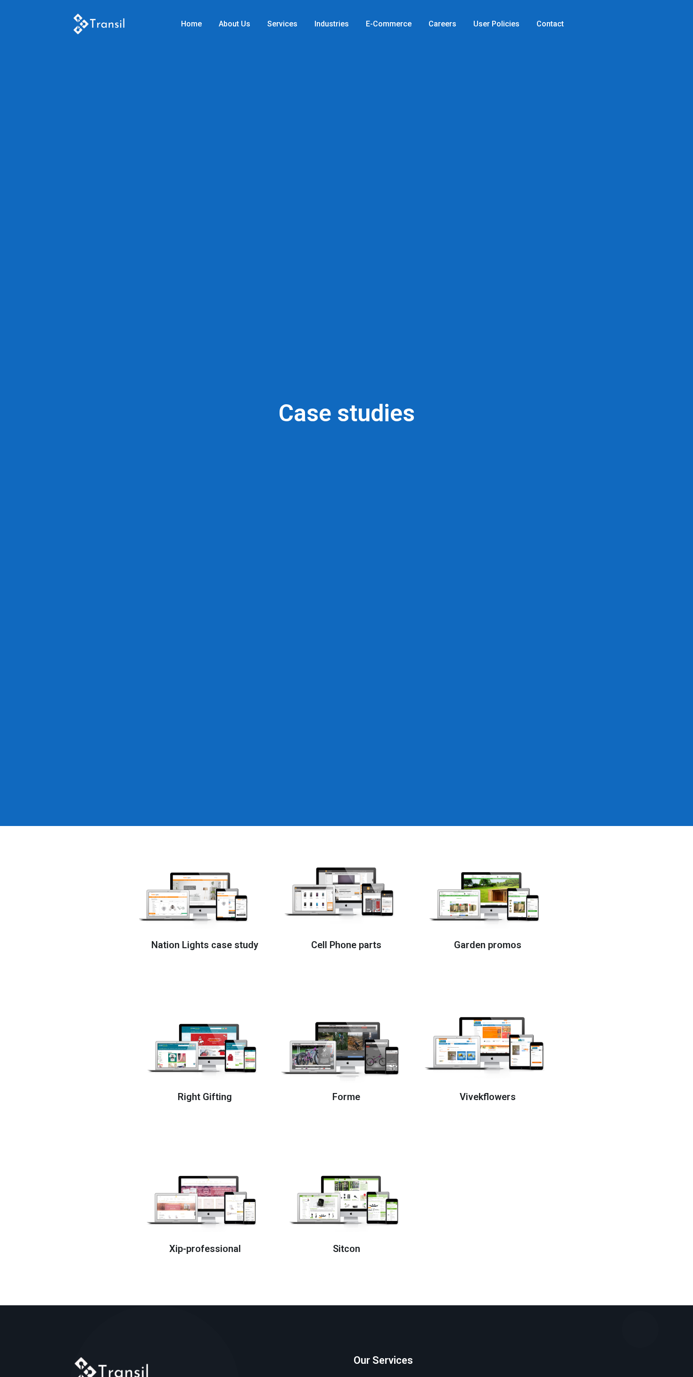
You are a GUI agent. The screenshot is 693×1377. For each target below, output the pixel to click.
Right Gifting (205, 1096)
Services (282, 23)
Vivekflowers (488, 1096)
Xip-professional (205, 1248)
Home (191, 23)
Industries (331, 23)
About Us (234, 23)
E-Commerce (389, 23)
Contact (550, 23)
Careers (442, 23)
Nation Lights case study (204, 945)
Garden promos (487, 945)
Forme (346, 1096)
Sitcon (346, 1248)
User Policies (496, 23)
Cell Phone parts (346, 945)
